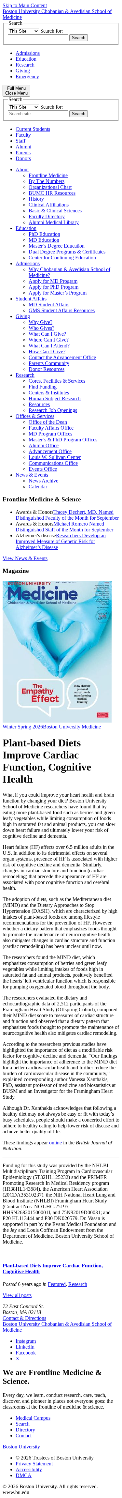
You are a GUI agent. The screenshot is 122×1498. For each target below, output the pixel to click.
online (55, 1142)
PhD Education (44, 234)
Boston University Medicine (72, 726)
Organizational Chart (50, 187)
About (22, 169)
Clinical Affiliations (49, 204)
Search (23, 1424)
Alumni (23, 146)
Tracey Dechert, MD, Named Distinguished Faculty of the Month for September (67, 515)
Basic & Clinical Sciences (55, 210)
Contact (24, 1435)
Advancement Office (50, 451)
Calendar (38, 486)
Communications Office (53, 463)
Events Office (43, 469)
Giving (23, 70)
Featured (57, 1284)
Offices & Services (35, 416)
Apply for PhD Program (53, 287)
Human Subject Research (55, 398)
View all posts (17, 1295)
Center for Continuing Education (62, 257)
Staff (20, 141)
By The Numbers (46, 181)
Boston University (21, 1446)
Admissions (28, 53)
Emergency (27, 76)
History (36, 199)
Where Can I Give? (49, 340)
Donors (23, 158)
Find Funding (43, 387)
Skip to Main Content (25, 5)
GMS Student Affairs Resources (62, 310)
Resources (39, 404)
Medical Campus (33, 1418)
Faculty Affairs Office (51, 428)
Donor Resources (46, 369)
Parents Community (49, 363)
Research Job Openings (53, 410)
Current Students (33, 129)
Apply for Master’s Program (58, 293)
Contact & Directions (24, 1318)
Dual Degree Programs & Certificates (67, 251)
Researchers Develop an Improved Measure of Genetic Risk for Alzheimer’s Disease (61, 541)
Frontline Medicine (48, 175)
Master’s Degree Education (57, 246)
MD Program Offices (50, 433)
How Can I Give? (47, 351)
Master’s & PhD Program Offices (63, 439)
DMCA (24, 1475)
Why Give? (40, 322)
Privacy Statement (34, 1463)
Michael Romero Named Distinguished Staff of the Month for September (64, 526)
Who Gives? (41, 328)
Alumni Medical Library (54, 222)
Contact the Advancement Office (62, 357)
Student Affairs (31, 298)
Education (26, 59)
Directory (25, 1429)
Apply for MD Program (53, 281)
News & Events (32, 475)
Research (25, 65)
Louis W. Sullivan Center (55, 457)
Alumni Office (44, 445)
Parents (23, 152)
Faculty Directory (47, 216)
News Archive (43, 480)
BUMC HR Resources (52, 193)
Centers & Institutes (49, 392)
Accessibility (29, 1469)
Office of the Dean (48, 422)
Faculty (23, 135)
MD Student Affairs (49, 304)
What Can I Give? (47, 334)
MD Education (44, 240)
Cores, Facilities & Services (57, 381)
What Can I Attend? (49, 345)
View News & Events (25, 558)
